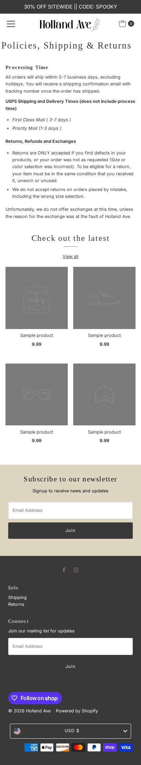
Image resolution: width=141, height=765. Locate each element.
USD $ (72, 730)
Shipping (17, 597)
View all (70, 256)
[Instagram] (76, 569)
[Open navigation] (11, 23)
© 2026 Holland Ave (29, 710)
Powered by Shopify (77, 710)
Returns (16, 604)
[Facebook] (64, 569)
